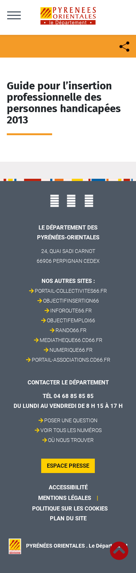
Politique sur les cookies (70, 508)
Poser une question (70, 420)
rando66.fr (71, 330)
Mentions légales (64, 498)
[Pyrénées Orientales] (68, 15)
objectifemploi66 (71, 320)
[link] (119, 546)
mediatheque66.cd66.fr (71, 340)
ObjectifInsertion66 (71, 301)
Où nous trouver (71, 440)
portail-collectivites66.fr (71, 291)
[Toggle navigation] (14, 15)
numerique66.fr (71, 350)
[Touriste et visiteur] (123, 45)
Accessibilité (68, 487)
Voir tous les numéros (71, 430)
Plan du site (68, 518)
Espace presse (68, 465)
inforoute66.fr (71, 311)
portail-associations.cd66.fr (71, 360)
